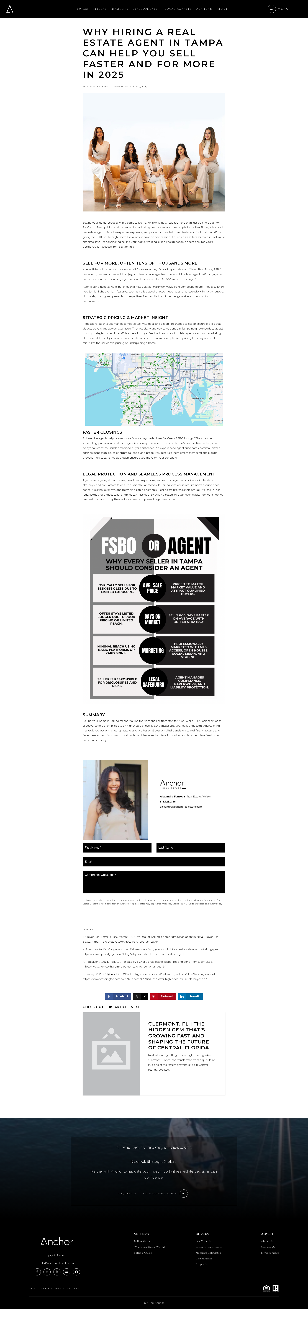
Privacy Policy (215, 904)
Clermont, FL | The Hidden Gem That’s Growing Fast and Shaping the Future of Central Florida (178, 1036)
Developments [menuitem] (146, 8)
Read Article (168, 1081)
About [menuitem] (223, 8)
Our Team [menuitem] (204, 8)
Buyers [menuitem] (83, 8)
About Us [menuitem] (267, 1241)
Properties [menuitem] (202, 1264)
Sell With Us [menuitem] (142, 1241)
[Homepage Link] (9, 8)
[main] (154, 559)
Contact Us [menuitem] (268, 1247)
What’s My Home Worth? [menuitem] (149, 1247)
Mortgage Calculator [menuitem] (208, 1252)
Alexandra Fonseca (97, 86)
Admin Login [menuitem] (71, 1288)
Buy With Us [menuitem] (203, 1241)
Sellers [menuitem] (100, 8)
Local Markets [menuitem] (178, 8)
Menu (283, 8)
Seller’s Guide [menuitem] (143, 1252)
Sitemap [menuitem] (56, 1288)
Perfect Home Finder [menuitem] (209, 1247)
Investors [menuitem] (120, 8)
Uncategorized (120, 86)
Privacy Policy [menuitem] (39, 1288)
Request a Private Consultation (148, 1193)
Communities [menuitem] (204, 1258)
